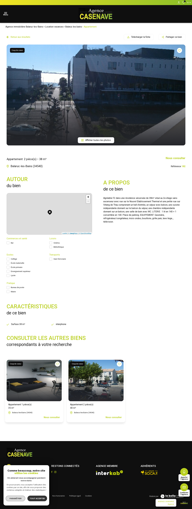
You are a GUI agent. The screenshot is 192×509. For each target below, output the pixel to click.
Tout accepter (37, 498)
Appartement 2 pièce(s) (81, 406)
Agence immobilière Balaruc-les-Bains (24, 26)
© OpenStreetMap (85, 233)
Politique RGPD (75, 496)
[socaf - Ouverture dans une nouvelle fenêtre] (149, 472)
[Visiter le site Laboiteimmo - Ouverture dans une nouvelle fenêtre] (171, 496)
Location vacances (54, 26)
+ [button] (88, 197)
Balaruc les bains (73, 26)
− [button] (88, 201)
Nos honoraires (58, 496)
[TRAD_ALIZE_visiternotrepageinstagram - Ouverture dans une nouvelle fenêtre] (55, 472)
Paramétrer (16, 498)
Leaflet (64, 233)
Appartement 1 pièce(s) (19, 406)
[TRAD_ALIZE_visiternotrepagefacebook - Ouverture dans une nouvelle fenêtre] (51, 472)
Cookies (88, 496)
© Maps (73, 233)
